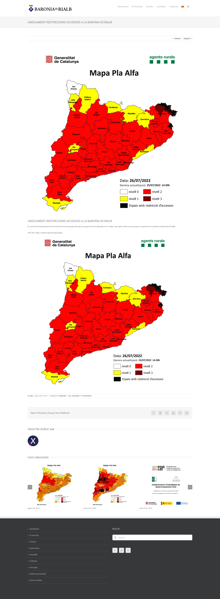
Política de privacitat (37, 577)
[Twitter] (121, 553)
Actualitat (62, 396)
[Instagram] (128, 553)
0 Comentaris (86, 396)
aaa (31, 396)
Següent (186, 38)
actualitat (75, 396)
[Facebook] (114, 553)
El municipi (34, 538)
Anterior (177, 38)
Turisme (32, 545)
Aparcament (34, 551)
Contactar (33, 564)
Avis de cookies (35, 583)
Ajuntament (34, 532)
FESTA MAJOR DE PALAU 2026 (154, 508)
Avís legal (33, 570)
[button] (188, 6)
